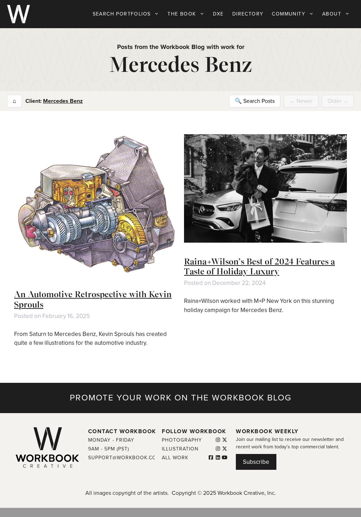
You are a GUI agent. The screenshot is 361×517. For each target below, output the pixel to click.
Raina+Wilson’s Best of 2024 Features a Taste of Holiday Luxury (259, 266)
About (331, 14)
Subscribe (256, 462)
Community (288, 14)
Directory (248, 14)
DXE (218, 14)
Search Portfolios (122, 14)
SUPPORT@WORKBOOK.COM (124, 458)
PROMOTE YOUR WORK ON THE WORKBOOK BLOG (181, 398)
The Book (181, 14)
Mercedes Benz (63, 101)
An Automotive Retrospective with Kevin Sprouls (93, 299)
